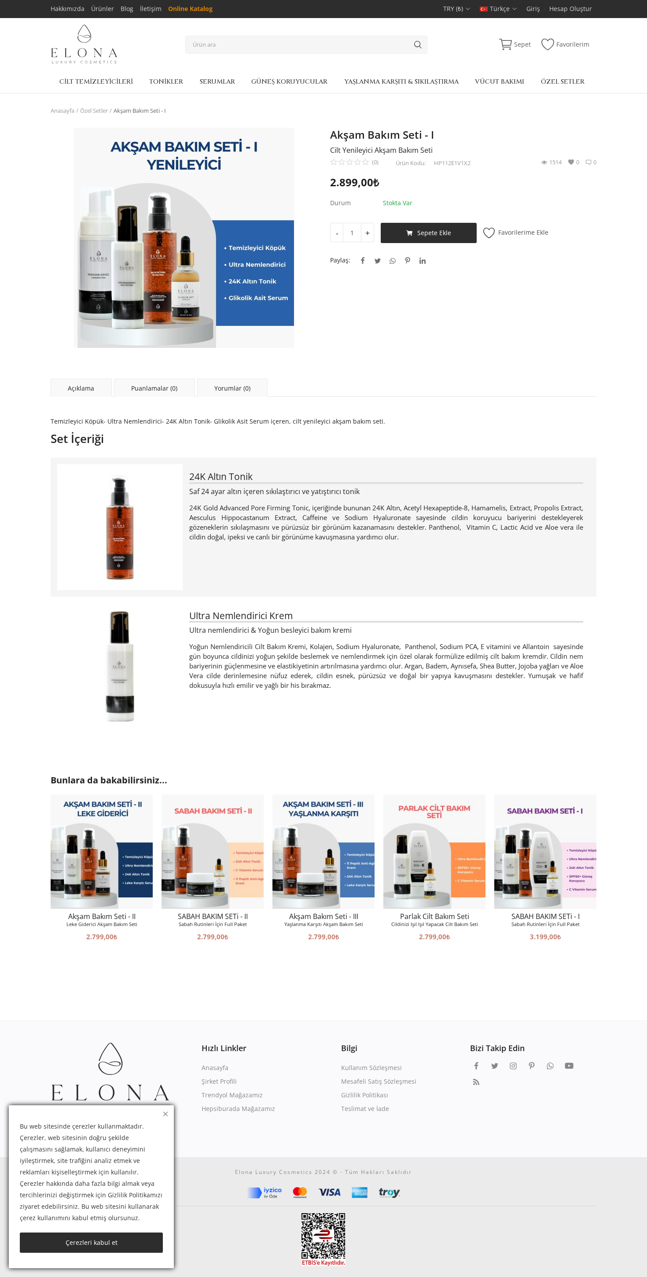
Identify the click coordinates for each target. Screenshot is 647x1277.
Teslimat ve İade (365, 1108)
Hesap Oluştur (570, 8)
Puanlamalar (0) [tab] (154, 388)
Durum (340, 203)
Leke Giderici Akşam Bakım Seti (101, 924)
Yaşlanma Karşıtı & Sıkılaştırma (401, 82)
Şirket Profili (219, 1081)
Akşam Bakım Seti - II (102, 916)
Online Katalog (190, 8)
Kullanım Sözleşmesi (371, 1067)
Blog (127, 8)
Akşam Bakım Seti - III (323, 916)
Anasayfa (62, 110)
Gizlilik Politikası (364, 1095)
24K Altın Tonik (221, 476)
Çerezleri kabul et (92, 1242)
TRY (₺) (454, 8)
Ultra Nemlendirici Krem (241, 615)
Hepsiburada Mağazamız (238, 1108)
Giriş (533, 8)
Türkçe (500, 8)
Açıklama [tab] (81, 388)
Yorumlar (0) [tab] (232, 388)
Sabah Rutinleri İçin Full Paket (213, 924)
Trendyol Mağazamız (232, 1095)
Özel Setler (563, 82)
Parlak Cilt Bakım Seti (434, 916)
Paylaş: (340, 260)
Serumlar (217, 82)
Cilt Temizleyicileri (96, 82)
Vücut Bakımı (499, 82)
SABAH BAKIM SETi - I (545, 916)
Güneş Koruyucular (289, 82)
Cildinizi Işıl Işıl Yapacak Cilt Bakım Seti (434, 924)
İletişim (151, 8)
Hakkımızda (68, 8)
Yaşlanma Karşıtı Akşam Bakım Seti (323, 924)
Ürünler (102, 8)
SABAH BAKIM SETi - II (213, 916)
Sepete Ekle (434, 233)
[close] (165, 1114)
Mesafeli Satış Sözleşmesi (378, 1081)
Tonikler (166, 82)
